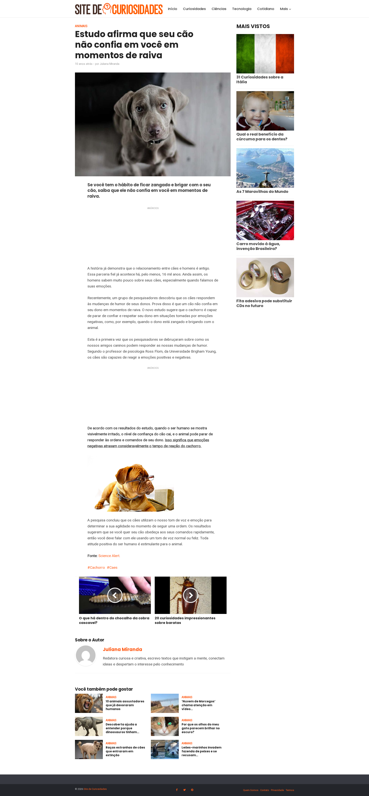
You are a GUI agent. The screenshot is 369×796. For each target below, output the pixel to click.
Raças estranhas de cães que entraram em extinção (125, 751)
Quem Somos (250, 790)
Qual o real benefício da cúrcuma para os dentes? (261, 137)
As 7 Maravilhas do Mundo (262, 191)
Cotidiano (265, 8)
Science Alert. (109, 556)
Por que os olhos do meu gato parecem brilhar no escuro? (201, 728)
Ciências (219, 8)
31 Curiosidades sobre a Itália (259, 79)
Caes (113, 567)
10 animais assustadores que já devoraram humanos (125, 705)
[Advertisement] (152, 237)
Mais (284, 8)
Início (172, 8)
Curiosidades (194, 8)
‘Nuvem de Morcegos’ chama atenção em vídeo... (198, 705)
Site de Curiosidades (95, 789)
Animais (81, 26)
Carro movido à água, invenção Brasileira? (258, 246)
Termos (290, 790)
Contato (264, 790)
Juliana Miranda (109, 64)
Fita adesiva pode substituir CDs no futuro (264, 303)
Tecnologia (241, 8)
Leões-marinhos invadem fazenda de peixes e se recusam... (201, 751)
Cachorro (97, 567)
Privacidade (277, 790)
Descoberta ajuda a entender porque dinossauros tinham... (122, 728)
